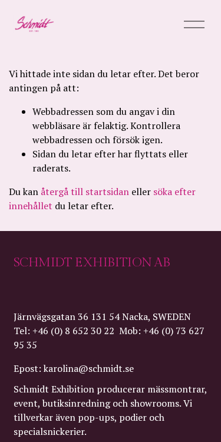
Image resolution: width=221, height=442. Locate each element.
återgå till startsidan (85, 191)
